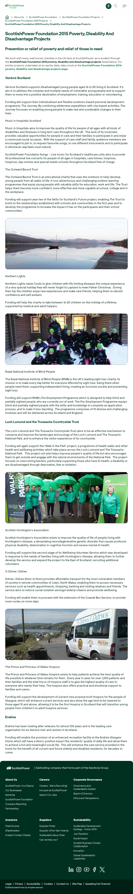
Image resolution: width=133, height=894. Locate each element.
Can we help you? (48, 840)
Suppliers (45, 820)
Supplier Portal (47, 826)
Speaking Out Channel (97, 884)
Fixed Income (12, 826)
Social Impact (80, 838)
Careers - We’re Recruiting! (53, 786)
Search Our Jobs (48, 795)
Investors (11, 820)
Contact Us (62, 884)
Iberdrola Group (98, 768)
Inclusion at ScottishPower (53, 790)
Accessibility (33, 884)
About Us (19, 17)
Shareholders (12, 830)
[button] (115, 6)
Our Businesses (13, 790)
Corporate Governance (87, 779)
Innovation (78, 851)
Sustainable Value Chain (52, 835)
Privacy (19, 884)
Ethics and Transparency (86, 798)
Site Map (77, 884)
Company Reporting (15, 804)
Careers (44, 779)
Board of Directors (82, 793)
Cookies (48, 884)
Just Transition (80, 834)
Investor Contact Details (18, 835)
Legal (8, 884)
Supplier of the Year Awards (53, 830)
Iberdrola (10, 795)
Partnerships (12, 808)
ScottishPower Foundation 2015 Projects (26, 21)
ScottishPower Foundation (43, 17)
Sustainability (82, 820)
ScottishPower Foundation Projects (81, 17)
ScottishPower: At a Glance (19, 786)
